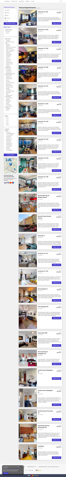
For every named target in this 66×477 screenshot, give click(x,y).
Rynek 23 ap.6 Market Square (44, 217)
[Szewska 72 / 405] (28, 183)
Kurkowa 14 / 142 (43, 271)
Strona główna (7, 1)
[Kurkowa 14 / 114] (28, 259)
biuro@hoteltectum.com (31, 466)
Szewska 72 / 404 (43, 158)
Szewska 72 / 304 (43, 29)
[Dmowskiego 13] (28, 295)
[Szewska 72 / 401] (28, 92)
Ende (7, 15)
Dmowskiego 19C (43, 306)
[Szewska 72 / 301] (28, 18)
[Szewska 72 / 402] (28, 109)
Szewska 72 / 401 (43, 86)
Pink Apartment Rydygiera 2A (43, 352)
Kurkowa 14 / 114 (43, 253)
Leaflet (8, 172)
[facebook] (25, 470)
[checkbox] (10, 31)
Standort (8, 10)
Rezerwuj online (14, 1)
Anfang (7, 12)
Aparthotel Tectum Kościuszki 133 (44, 426)
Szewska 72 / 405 (43, 177)
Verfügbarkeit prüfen (10, 23)
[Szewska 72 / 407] (28, 127)
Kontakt (32, 1)
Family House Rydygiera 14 (45, 391)
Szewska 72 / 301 (43, 12)
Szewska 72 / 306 (43, 67)
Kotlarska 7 (41, 235)
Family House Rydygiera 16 (45, 371)
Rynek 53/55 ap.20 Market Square (43, 196)
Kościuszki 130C (42, 333)
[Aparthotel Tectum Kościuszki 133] (28, 433)
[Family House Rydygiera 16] (28, 377)
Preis (7, 20)
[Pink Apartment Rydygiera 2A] (28, 358)
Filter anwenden (10, 154)
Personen (8, 18)
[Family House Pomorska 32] (28, 415)
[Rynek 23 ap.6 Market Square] (28, 223)
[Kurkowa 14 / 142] (28, 277)
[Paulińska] (28, 452)
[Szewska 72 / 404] (28, 164)
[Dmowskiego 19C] (28, 317)
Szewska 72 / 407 (43, 121)
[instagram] (30, 470)
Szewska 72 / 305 (43, 48)
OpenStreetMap (12, 172)
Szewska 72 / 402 (43, 103)
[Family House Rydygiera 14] (28, 398)
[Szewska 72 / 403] (28, 145)
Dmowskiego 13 (43, 289)
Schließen (5, 473)
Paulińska (41, 446)
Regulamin (28, 1)
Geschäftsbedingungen (42, 466)
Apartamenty (21, 1)
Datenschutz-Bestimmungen (53, 466)
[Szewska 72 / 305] (28, 55)
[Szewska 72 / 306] (28, 73)
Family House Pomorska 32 (45, 411)
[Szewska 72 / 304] (28, 36)
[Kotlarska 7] (28, 241)
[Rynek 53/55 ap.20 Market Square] (28, 203)
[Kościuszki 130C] (28, 339)
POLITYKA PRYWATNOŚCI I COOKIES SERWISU (11, 468)
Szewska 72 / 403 (43, 139)
